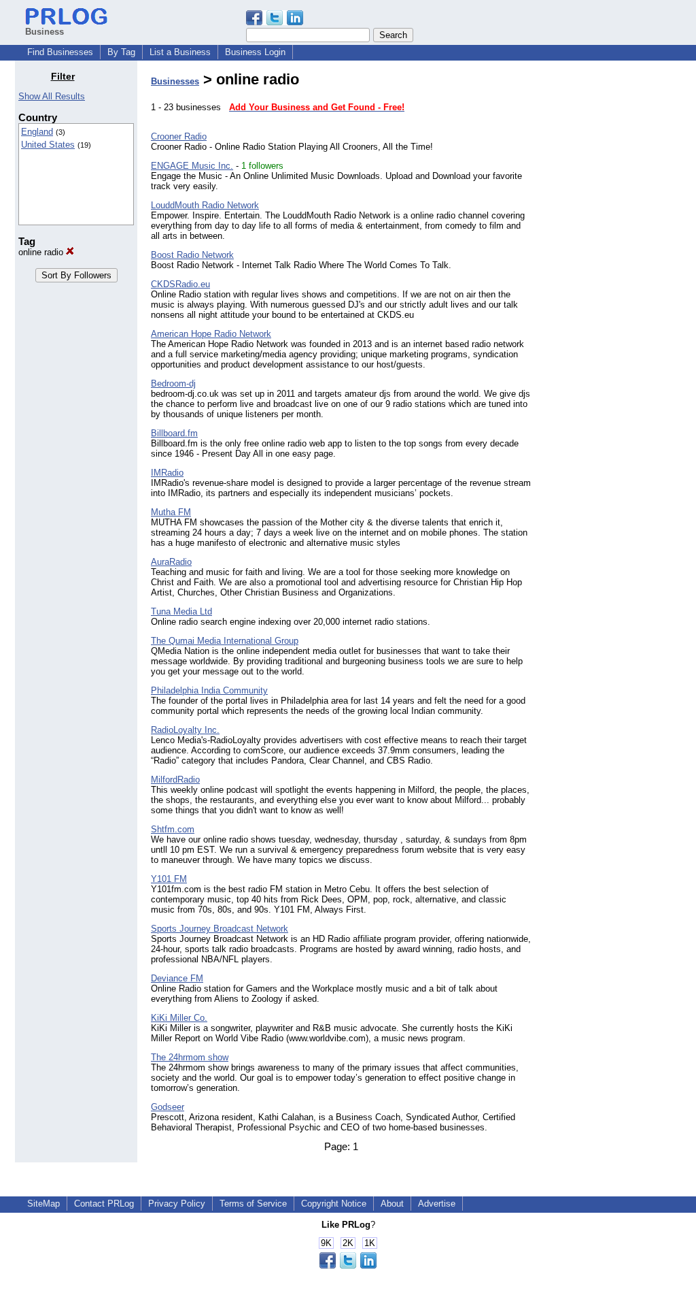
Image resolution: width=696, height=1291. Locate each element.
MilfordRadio (175, 779)
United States (48, 145)
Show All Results (51, 96)
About (392, 1203)
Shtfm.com (172, 829)
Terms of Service (253, 1203)
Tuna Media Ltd (181, 611)
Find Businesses (60, 52)
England (37, 132)
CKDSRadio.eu (180, 284)
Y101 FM (169, 879)
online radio (42, 252)
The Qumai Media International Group (224, 641)
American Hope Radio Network (211, 334)
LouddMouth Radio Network (205, 205)
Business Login (255, 52)
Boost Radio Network (192, 255)
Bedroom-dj (173, 383)
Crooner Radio (179, 136)
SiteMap (43, 1203)
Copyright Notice (333, 1203)
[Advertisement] (611, 275)
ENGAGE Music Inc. (192, 166)
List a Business (180, 52)
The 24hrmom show (189, 1057)
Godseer (167, 1107)
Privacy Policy (176, 1203)
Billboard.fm (174, 433)
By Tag (121, 52)
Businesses (175, 81)
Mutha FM (171, 512)
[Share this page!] (274, 22)
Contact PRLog (104, 1203)
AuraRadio (171, 562)
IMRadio (167, 473)
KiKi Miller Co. (179, 1018)
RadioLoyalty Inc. (185, 730)
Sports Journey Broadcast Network (219, 929)
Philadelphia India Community (209, 690)
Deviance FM (177, 978)
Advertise (436, 1203)
